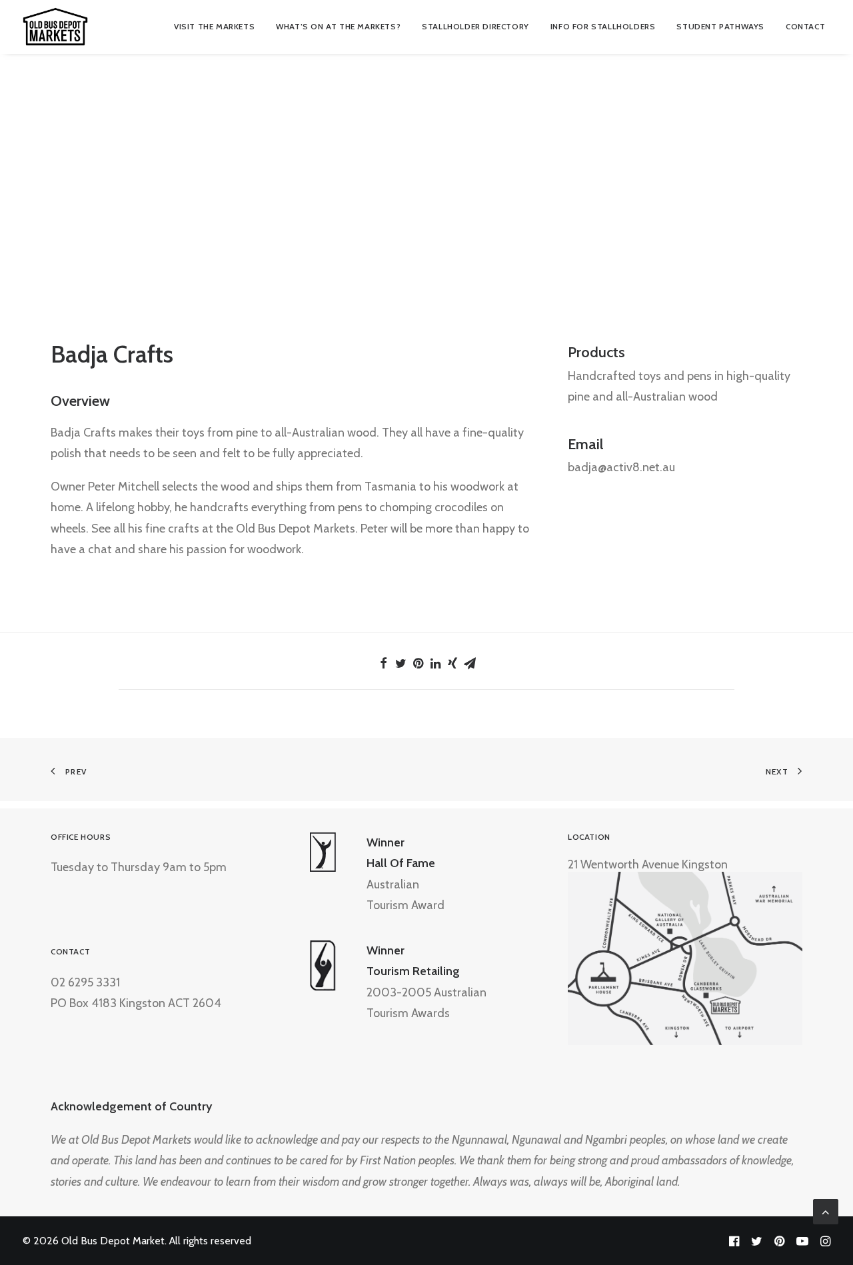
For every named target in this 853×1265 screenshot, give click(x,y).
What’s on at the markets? (338, 26)
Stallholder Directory (475, 26)
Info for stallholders (603, 26)
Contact (805, 26)
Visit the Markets (214, 26)
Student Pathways (720, 26)
